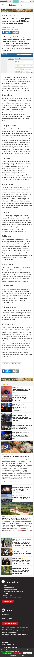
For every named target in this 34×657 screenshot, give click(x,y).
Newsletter (8, 601)
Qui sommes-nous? (8, 587)
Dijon (14, 486)
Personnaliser (28, 653)
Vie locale (28, 539)
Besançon (15, 404)
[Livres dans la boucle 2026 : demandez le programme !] (17, 447)
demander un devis (10, 623)
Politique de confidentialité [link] (17, 655)
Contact (5, 585)
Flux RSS (5, 593)
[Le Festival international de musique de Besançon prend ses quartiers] (6, 560)
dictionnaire (6, 363)
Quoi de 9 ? (15, 540)
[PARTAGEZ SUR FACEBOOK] (3, 32)
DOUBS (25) (15, 567)
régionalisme (27, 244)
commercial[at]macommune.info (10, 619)
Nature (24, 486)
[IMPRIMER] (17, 32)
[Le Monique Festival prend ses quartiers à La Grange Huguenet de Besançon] (6, 426)
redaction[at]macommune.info (10, 615)
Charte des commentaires (10, 589)
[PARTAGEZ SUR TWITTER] (7, 32)
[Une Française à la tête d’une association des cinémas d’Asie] (6, 389)
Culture (16, 15)
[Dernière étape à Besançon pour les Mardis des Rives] (6, 498)
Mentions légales (7, 595)
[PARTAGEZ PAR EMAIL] (13, 32)
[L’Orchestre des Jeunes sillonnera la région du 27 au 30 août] (6, 434)
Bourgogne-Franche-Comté (20, 432)
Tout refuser (17, 653)
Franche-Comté (7, 15)
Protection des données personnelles (13, 591)
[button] (30, 1)
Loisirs (14, 516)
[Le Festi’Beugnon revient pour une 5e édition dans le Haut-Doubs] (6, 551)
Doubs (4, 516)
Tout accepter (7, 653)
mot (19, 363)
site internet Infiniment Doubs (14, 530)
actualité (22, 567)
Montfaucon (16, 395)
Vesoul (14, 387)
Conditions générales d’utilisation (12, 597)
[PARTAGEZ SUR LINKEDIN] (10, 32)
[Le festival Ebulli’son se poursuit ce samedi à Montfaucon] (6, 398)
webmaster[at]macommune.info (10, 635)
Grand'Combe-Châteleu (19, 549)
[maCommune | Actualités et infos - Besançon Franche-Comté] (12, 5)
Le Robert (13, 363)
